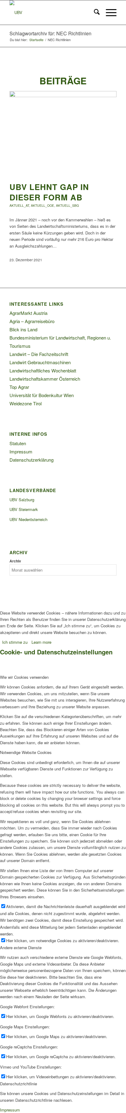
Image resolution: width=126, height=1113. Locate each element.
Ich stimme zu (15, 642)
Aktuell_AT (19, 205)
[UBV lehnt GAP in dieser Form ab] (63, 95)
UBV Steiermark (23, 509)
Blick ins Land (23, 329)
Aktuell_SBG (67, 205)
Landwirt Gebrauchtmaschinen (40, 362)
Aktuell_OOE (42, 205)
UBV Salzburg (21, 499)
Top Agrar (19, 387)
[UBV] (52, 12)
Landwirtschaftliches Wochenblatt (42, 370)
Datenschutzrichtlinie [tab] (18, 1084)
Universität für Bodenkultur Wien (41, 395)
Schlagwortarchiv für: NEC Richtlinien (50, 33)
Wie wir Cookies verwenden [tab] (24, 677)
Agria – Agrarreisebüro (31, 321)
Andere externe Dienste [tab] (21, 947)
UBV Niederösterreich (28, 519)
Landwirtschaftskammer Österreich (44, 378)
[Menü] (108, 12)
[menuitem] (94, 12)
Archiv (15, 561)
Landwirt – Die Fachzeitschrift (38, 354)
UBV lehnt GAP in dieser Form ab (49, 192)
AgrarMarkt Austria (28, 313)
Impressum (20, 451)
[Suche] (94, 12)
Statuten (17, 443)
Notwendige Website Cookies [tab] (26, 752)
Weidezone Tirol (25, 403)
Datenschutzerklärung (31, 459)
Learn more (41, 642)
